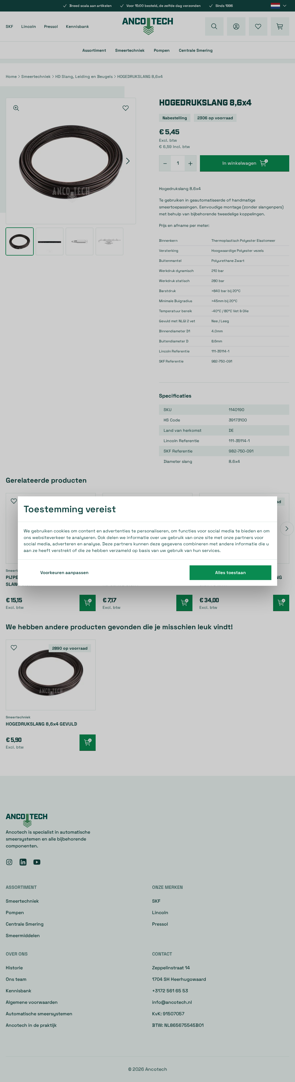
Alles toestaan (230, 572)
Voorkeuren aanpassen (64, 572)
